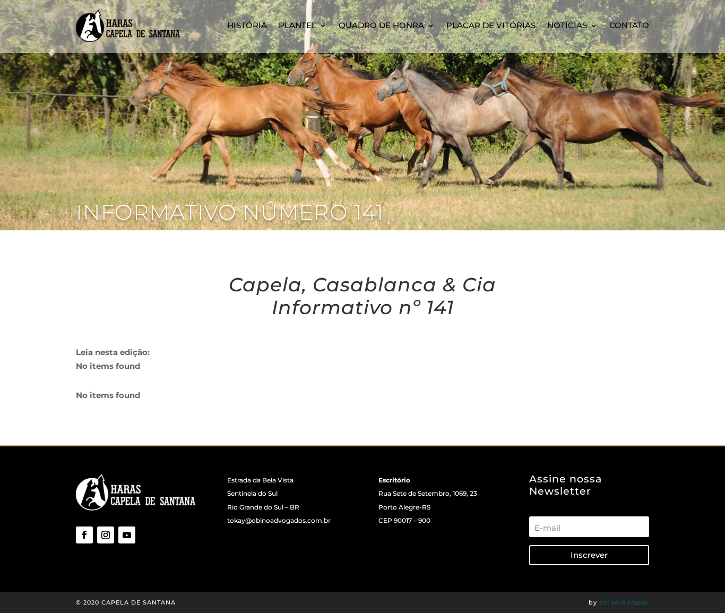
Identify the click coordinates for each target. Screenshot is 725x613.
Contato (629, 25)
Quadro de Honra (381, 25)
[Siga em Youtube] (126, 534)
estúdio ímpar (624, 602)
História (247, 25)
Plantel (297, 25)
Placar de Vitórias (491, 25)
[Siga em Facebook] (84, 534)
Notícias (567, 25)
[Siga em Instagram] (105, 534)
